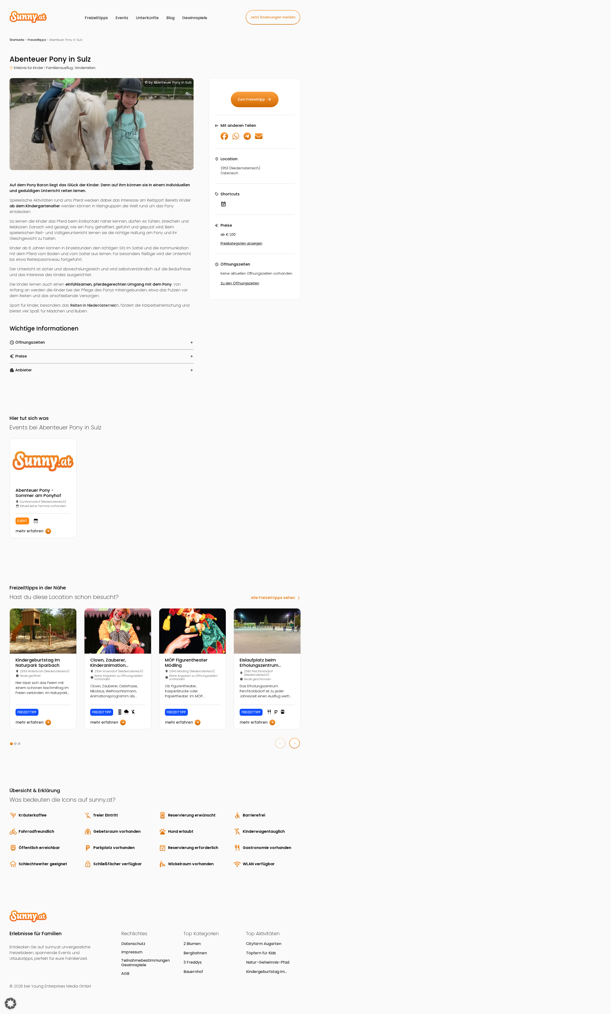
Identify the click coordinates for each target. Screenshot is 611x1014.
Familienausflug (59, 67)
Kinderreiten (85, 67)
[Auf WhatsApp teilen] (236, 138)
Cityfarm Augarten (263, 943)
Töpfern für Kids (261, 953)
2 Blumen (192, 943)
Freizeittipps (37, 40)
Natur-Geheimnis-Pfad (267, 962)
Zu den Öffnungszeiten (240, 283)
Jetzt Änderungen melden (272, 17)
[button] (11, 743)
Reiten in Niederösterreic (93, 305)
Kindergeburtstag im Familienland (265, 971)
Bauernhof (193, 971)
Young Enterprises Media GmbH (61, 986)
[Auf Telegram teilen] (247, 138)
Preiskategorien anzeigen (241, 243)
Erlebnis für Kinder (28, 67)
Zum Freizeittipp (255, 99)
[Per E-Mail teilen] (259, 138)
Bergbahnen (195, 953)
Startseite (17, 40)
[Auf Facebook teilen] (224, 138)
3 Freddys (193, 962)
